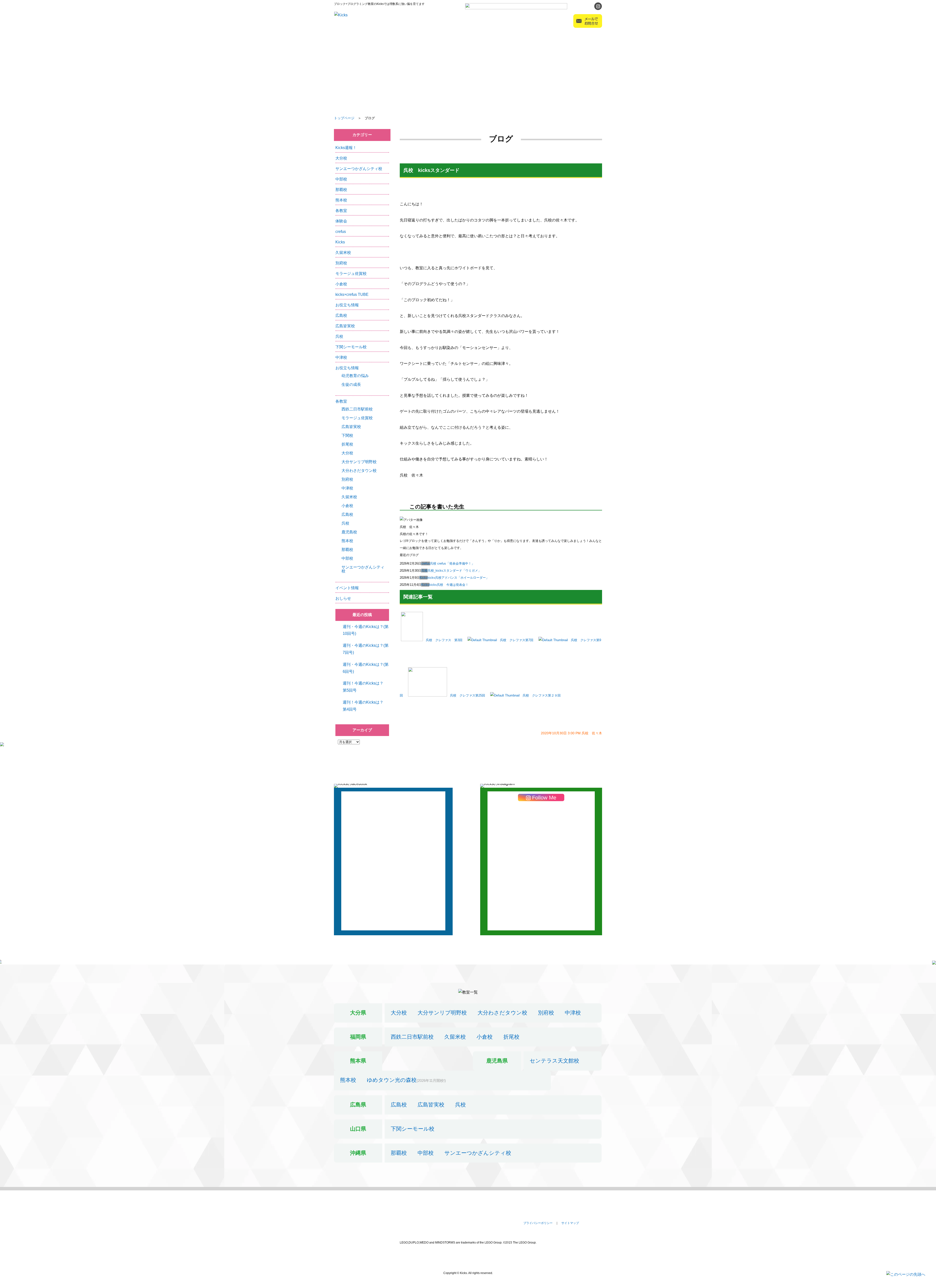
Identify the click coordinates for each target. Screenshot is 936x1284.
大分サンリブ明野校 (359, 462)
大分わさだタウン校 (359, 470)
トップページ (344, 118)
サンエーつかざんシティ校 (358, 169)
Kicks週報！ (346, 148)
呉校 (424, 570)
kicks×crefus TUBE (352, 294)
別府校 (341, 263)
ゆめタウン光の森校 (392, 1080)
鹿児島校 (349, 532)
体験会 (341, 221)
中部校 (341, 179)
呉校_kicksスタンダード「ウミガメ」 (454, 570)
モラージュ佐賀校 (351, 273)
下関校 (347, 435)
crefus (425, 563)
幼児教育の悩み (355, 376)
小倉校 (341, 284)
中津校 (341, 357)
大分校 (341, 158)
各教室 (341, 211)
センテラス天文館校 (554, 1061)
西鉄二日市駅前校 (357, 409)
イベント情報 (347, 588)
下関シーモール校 (351, 347)
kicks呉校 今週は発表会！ (448, 585)
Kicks (423, 577)
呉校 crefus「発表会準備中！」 (452, 563)
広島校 (341, 315)
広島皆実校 (345, 326)
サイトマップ (570, 1223)
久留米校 (343, 252)
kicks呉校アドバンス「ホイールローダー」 (458, 577)
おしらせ (343, 598)
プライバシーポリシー (538, 1223)
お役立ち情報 (347, 305)
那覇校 (341, 190)
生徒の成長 (351, 384)
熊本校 (341, 200)
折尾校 (347, 444)
